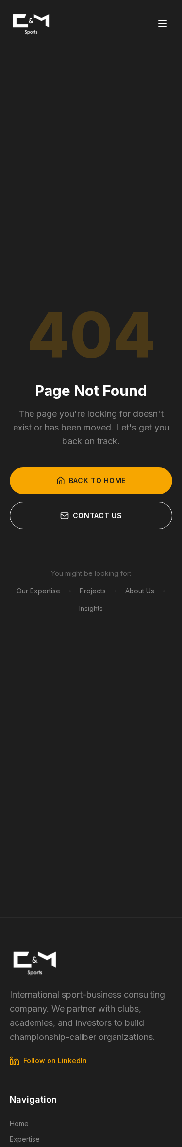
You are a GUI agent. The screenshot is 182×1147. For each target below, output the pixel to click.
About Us (139, 591)
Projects (93, 591)
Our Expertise (38, 591)
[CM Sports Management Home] (31, 23)
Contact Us (97, 515)
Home (19, 1123)
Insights (91, 608)
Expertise (25, 1139)
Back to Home (97, 480)
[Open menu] (162, 23)
